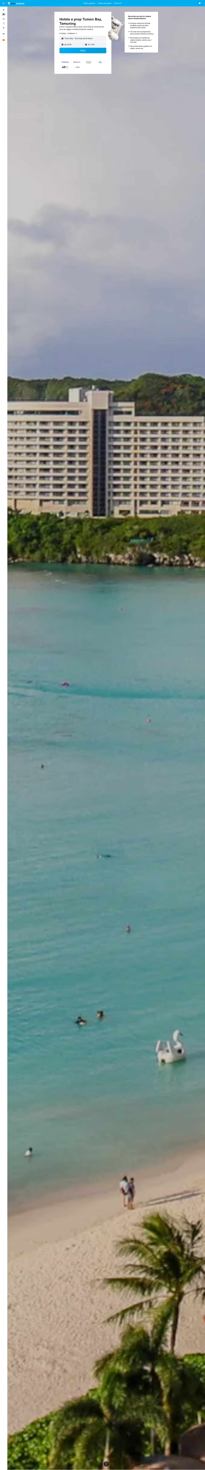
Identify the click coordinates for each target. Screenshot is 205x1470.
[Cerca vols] (3, 10)
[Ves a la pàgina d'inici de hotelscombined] (16, 3)
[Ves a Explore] (3, 28)
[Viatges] (3, 34)
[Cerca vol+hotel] (3, 23)
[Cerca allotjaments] (3, 14)
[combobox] (68, 33)
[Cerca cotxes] (3, 19)
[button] (3, 3)
